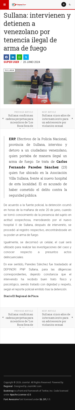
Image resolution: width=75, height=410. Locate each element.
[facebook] (6, 57)
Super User (11, 62)
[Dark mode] (70, 4)
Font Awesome (11, 399)
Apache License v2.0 (20, 394)
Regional (8, 386)
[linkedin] (13, 57)
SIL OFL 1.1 (45, 399)
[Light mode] (63, 4)
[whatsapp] (19, 57)
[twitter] (26, 57)
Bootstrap (8, 391)
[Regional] (18, 4)
